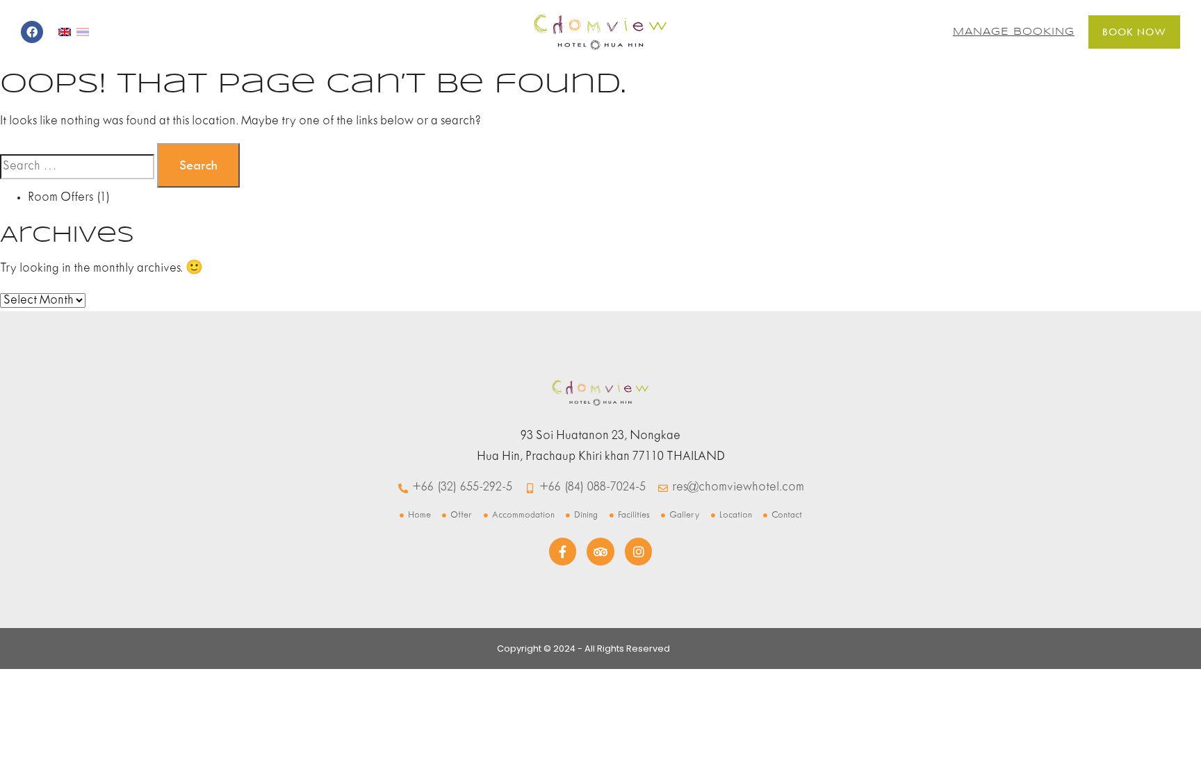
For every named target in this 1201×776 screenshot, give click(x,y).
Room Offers (60, 198)
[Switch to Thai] (82, 32)
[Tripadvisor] (600, 552)
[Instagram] (639, 552)
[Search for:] (77, 166)
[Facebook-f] (563, 552)
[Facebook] (32, 32)
